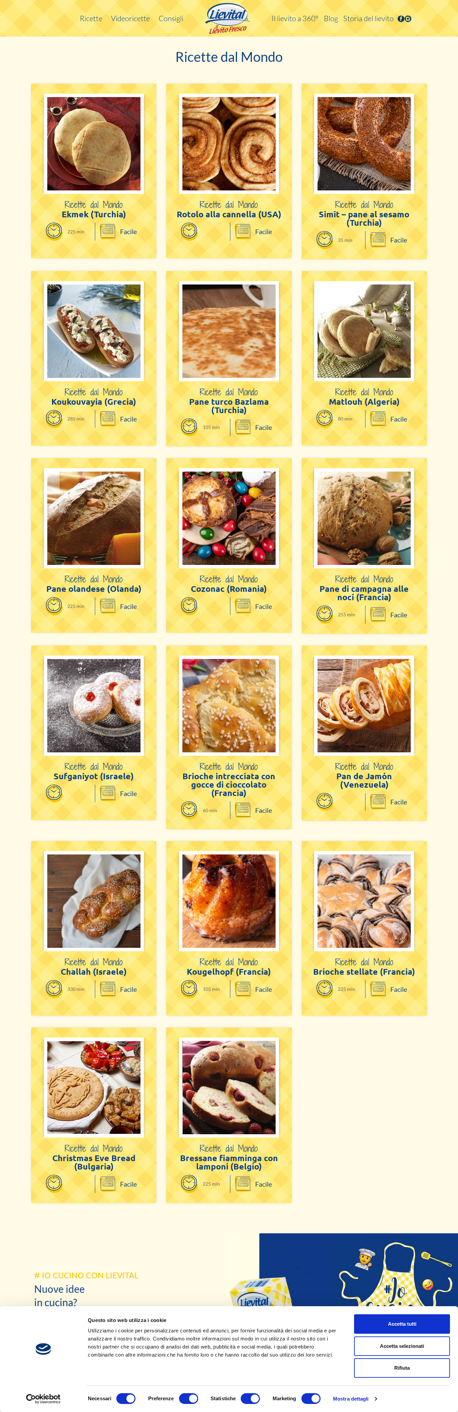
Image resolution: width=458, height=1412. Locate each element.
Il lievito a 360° (295, 18)
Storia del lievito (368, 18)
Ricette (91, 18)
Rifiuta (402, 1368)
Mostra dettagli (351, 1399)
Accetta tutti (402, 1324)
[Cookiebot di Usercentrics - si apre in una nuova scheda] (43, 1399)
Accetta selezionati (402, 1346)
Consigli (171, 18)
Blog (331, 18)
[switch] (188, 1398)
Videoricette (130, 18)
